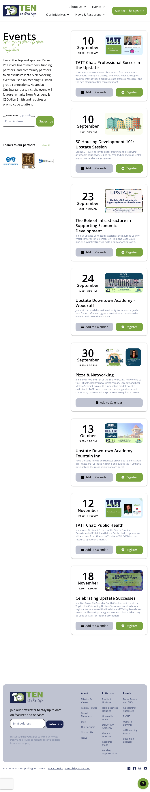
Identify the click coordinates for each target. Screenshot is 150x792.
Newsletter (12, 115)
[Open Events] (103, 6)
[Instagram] (140, 768)
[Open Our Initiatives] (68, 14)
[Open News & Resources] (103, 14)
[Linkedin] (129, 768)
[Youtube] (145, 768)
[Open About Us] (84, 6)
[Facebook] (134, 768)
